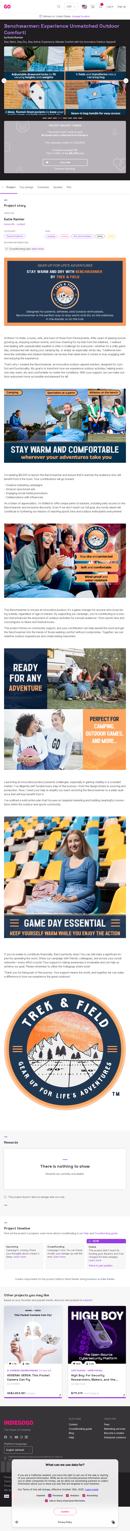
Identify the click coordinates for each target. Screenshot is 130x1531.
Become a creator (114, 1433)
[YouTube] (16, 1437)
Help (86, 1233)
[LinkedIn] (26, 1437)
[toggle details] (61, 1397)
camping (51, 236)
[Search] (58, 6)
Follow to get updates (101, 1265)
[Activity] (100, 6)
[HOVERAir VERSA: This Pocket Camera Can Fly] (33, 1335)
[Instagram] (21, 1437)
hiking (100, 236)
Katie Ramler (15, 37)
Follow (65, 162)
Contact (73, 1424)
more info (9, 224)
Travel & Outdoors (14, 236)
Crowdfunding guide (105, 1233)
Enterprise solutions (115, 1437)
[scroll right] (125, 80)
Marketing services (114, 1428)
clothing (64, 236)
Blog (71, 1433)
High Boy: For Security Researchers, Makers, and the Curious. (93, 1379)
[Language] (84, 6)
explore (87, 1300)
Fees (107, 1424)
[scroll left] (4, 80)
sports (111, 236)
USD (69, 6)
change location (81, 16)
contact (21, 224)
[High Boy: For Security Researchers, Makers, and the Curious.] (97, 1335)
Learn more (19, 1256)
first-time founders (83, 236)
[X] (11, 1437)
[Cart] (92, 6)
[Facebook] (5, 1437)
